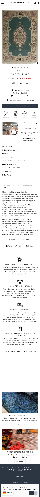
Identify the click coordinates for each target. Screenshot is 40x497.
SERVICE (19, 477)
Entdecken (20, 424)
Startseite (19, 71)
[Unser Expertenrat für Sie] (20, 439)
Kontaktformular (29, 141)
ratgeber (20, 461)
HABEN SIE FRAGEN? (20, 483)
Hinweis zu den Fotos (20, 240)
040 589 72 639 (30, 128)
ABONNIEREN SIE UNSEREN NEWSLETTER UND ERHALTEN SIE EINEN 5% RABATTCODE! (19, 469)
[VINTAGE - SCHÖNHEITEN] (20, 402)
